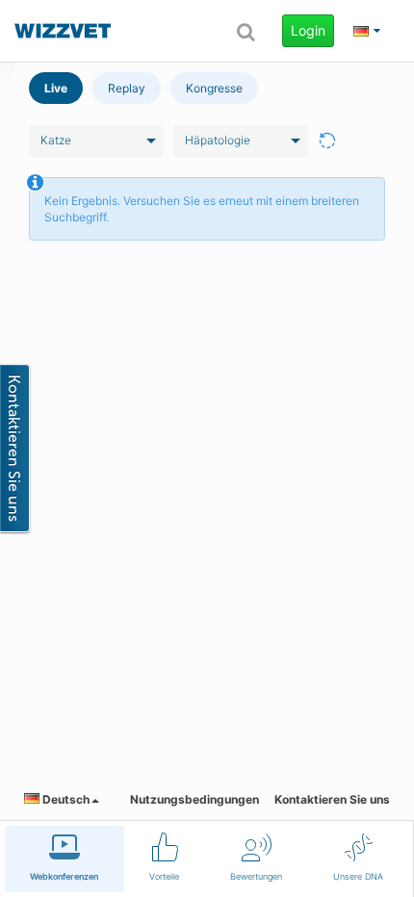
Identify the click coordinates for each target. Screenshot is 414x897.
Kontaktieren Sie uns (332, 799)
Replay (126, 88)
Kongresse (214, 88)
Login (308, 30)
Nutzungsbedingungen (194, 799)
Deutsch (64, 799)
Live (55, 88)
